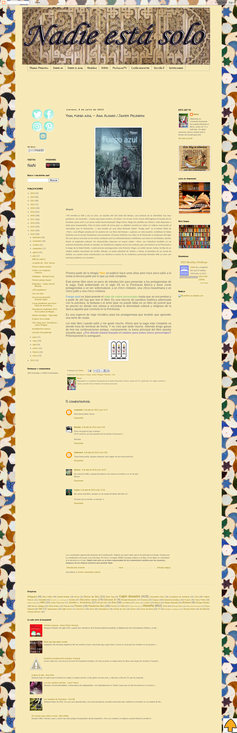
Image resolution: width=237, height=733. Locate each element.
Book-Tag (110, 597)
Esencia (144, 600)
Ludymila (78, 410)
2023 (32, 197)
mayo (35, 341)
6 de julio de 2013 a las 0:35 (93, 427)
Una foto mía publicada (41, 332)
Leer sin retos (38, 294)
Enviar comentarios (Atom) (89, 572)
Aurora (77, 470)
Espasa (156, 600)
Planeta (78, 606)
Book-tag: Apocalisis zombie (55, 642)
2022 (32, 201)
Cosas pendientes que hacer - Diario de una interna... (45, 304)
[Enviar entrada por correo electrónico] (89, 370)
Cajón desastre (140, 68)
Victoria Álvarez (34, 612)
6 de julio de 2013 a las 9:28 (95, 452)
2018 (32, 216)
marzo (36, 348)
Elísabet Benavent (128, 600)
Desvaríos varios (88, 599)
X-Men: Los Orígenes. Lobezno (41, 271)
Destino (72, 600)
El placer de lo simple (41, 319)
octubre (36, 245)
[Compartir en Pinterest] (108, 370)
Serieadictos (103, 609)
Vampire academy (172, 609)
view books (204, 283)
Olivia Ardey (54, 606)
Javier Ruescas (57, 603)
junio (35, 337)
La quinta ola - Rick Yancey (43, 263)
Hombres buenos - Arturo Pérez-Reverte (61, 625)
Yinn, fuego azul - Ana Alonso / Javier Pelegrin (44, 324)
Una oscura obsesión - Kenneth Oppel (41, 298)
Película (66, 606)
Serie (92, 609)
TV (159, 609)
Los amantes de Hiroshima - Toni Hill (59, 699)
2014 (32, 230)
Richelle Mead (177, 606)
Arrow (76, 597)
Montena (186, 602)
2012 (32, 360)
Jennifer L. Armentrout (80, 602)
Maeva (157, 603)
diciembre (37, 237)
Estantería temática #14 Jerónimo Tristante (62, 658)
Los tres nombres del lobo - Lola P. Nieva (61, 683)
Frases (187, 600)
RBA (123, 606)
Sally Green (67, 609)
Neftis (196, 114)
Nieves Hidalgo (37, 606)
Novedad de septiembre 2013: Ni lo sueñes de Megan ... (44, 310)
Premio (114, 606)
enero (35, 356)
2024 (32, 193)
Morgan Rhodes (203, 603)
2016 (32, 223)
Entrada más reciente (76, 568)
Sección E (159, 68)
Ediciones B (110, 599)
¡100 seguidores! (39, 290)
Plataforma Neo (96, 606)
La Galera (126, 603)
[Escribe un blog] (98, 370)
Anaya (88, 375)
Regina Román (134, 606)
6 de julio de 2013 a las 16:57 (94, 470)
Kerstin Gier (102, 603)
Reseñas (92, 68)
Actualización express (41, 329)
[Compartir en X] (101, 370)
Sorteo (133, 609)
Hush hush (31, 603)
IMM (42, 602)
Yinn (113, 375)
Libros (137, 603)
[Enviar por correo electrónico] (95, 370)
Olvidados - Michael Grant (43, 276)
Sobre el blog (75, 68)
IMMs (104, 68)
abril (35, 345)
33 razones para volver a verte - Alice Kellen (50, 716)
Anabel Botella (63, 597)
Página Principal (39, 68)
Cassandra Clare (157, 597)
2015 (32, 227)
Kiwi (114, 602)
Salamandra (52, 609)
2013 (32, 234)
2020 (32, 208)
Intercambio (176, 68)
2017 (32, 219)
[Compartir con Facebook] (105, 370)
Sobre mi (58, 68)
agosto (36, 252)
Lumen (147, 603)
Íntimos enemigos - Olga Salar (44, 315)
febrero (36, 352)
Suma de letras (146, 609)
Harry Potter (200, 600)
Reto (165, 606)
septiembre (38, 248)
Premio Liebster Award (41, 267)
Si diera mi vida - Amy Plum (42, 675)
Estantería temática (171, 600)
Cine (196, 597)
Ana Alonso (80, 375)
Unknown (78, 452)
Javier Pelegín (97, 375)
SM (40, 609)
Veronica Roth (189, 609)
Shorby (77, 427)
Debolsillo (42, 600)
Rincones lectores (194, 606)
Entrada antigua (163, 568)
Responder (78, 418)
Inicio (121, 568)
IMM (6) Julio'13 (38, 259)
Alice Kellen (47, 597)
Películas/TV (120, 68)
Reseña (107, 375)
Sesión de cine (119, 609)
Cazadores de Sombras (179, 597)
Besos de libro (91, 596)
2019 (32, 212)
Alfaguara (32, 596)
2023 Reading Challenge (194, 262)
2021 (32, 204)
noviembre (37, 241)
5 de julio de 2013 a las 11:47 (96, 410)
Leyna (77, 490)
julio (34, 256)
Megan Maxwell (171, 603)
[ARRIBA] (230, 725)
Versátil (203, 609)
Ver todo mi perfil (185, 138)
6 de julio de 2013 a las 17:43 (93, 490)
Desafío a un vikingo (58, 600)
